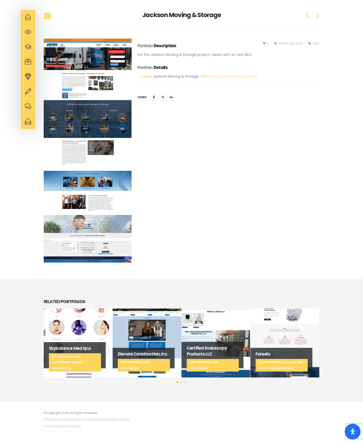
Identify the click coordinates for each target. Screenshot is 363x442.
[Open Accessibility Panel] (353, 432)
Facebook (153, 97)
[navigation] (28, 17)
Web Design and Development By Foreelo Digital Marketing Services (87, 419)
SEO (316, 43)
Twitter (162, 97)
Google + (171, 97)
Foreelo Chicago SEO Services (62, 426)
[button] (47, 16)
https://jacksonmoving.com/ (231, 76)
